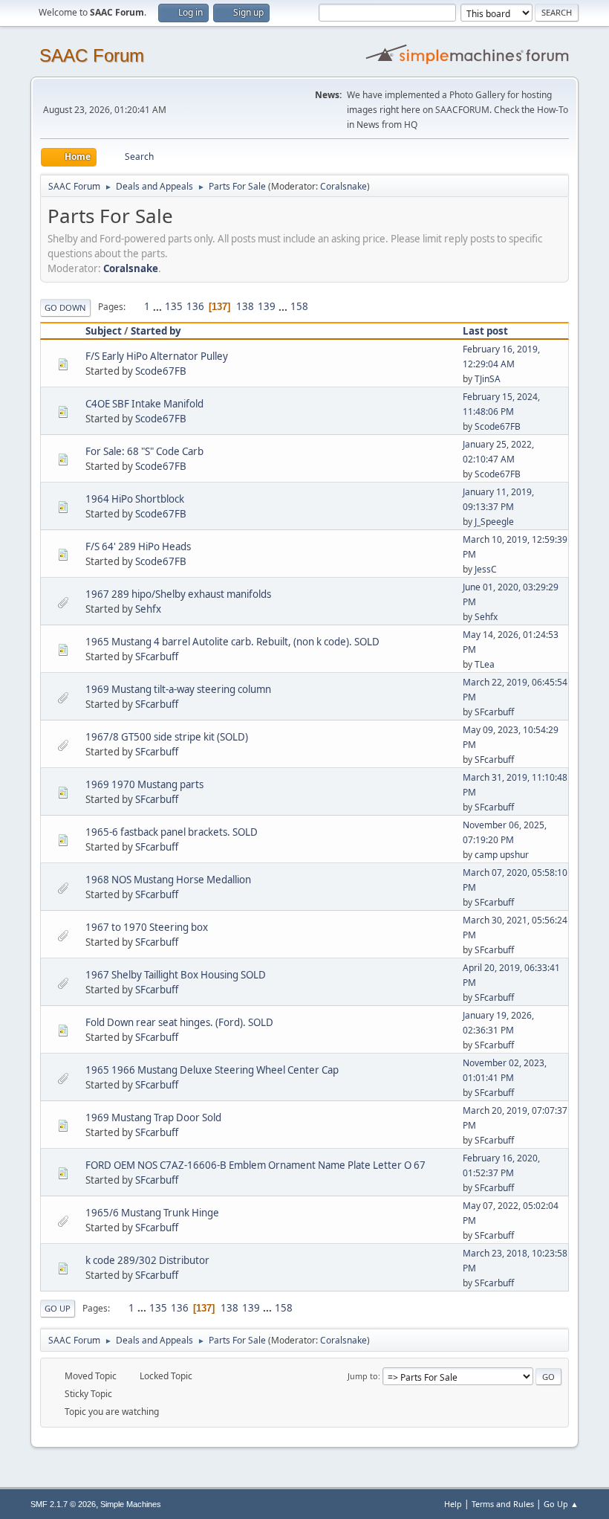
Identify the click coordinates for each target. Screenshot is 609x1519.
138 (245, 306)
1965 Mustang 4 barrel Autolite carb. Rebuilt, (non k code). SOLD (232, 641)
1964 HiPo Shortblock (134, 499)
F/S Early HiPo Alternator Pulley (156, 356)
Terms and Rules (503, 1503)
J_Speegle (494, 521)
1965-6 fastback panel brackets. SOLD (171, 832)
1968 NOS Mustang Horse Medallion (168, 879)
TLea (485, 664)
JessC (486, 569)
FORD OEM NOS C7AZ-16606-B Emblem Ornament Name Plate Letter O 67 (255, 1165)
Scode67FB (160, 371)
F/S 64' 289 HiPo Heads (138, 546)
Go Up (58, 1308)
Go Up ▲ (561, 1503)
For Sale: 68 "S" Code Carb (144, 451)
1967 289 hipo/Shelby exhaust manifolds (178, 594)
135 (174, 306)
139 (267, 306)
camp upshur (502, 854)
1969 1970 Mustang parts (144, 784)
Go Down (65, 307)
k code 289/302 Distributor (147, 1260)
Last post (485, 331)
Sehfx (148, 609)
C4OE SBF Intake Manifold (144, 403)
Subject (103, 331)
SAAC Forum (91, 55)
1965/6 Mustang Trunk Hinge (152, 1212)
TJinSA (488, 379)
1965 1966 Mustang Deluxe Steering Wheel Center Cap (212, 1070)
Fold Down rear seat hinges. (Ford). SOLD (179, 1022)
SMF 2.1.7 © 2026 (63, 1504)
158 (299, 306)
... (158, 306)
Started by (156, 331)
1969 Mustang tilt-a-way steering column (178, 689)
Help (453, 1503)
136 (195, 306)
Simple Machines (130, 1504)
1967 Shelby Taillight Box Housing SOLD (175, 974)
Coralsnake (343, 186)
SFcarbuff (156, 656)
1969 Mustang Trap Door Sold (153, 1117)
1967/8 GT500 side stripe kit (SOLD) (166, 737)
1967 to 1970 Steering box (146, 927)
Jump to (363, 1375)
